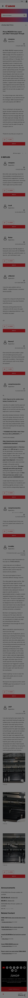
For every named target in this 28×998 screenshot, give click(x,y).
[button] (25, 2)
